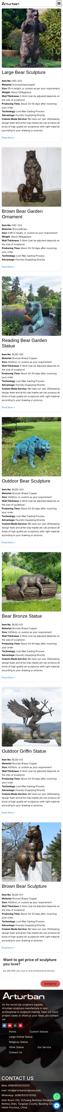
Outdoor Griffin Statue (24, 751)
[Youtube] (9, 1025)
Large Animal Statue (20, 1036)
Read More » (8, 137)
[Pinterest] (20, 1025)
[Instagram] (15, 1025)
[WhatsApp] (57, 1096)
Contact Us (15, 1052)
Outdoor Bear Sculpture (26, 480)
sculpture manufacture (26, 1008)
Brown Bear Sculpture (24, 886)
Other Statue (16, 1047)
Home (12, 1031)
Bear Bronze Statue (22, 616)
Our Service (44, 1047)
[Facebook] (4, 1025)
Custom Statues (39, 1031)
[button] (59, 3)
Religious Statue (18, 1041)
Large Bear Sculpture (24, 72)
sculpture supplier (32, 1004)
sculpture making (30, 1011)
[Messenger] (57, 1106)
